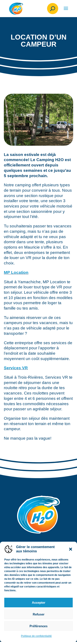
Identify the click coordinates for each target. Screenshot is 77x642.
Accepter (38, 602)
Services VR (16, 368)
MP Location (16, 272)
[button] (70, 549)
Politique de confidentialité (36, 636)
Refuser (38, 614)
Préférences (38, 626)
